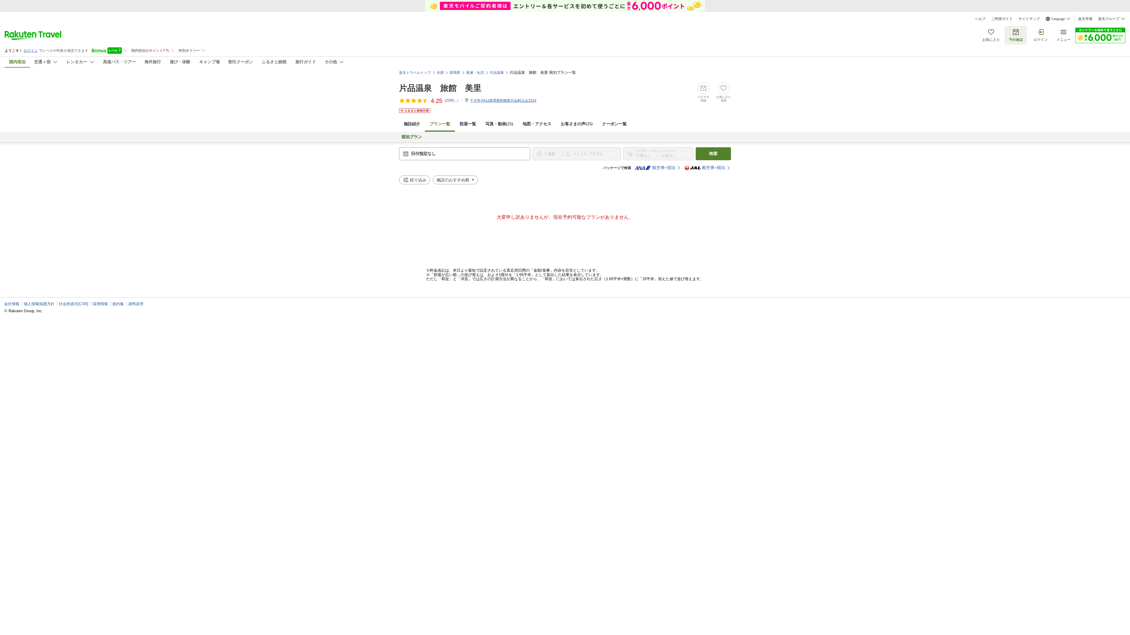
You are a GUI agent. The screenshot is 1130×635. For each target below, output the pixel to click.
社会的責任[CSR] (73, 304)
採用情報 (100, 304)
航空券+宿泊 (663, 168)
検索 (713, 153)
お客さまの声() (577, 124)
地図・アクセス (537, 124)
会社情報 (11, 304)
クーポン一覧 (614, 124)
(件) (450, 100)
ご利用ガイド (1002, 19)
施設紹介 (412, 124)
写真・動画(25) (499, 124)
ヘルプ (980, 19)
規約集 (118, 304)
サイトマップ (1029, 19)
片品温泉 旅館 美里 (440, 88)
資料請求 (136, 304)
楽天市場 (1085, 19)
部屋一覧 (468, 124)
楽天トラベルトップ (415, 73)
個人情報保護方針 (39, 304)
